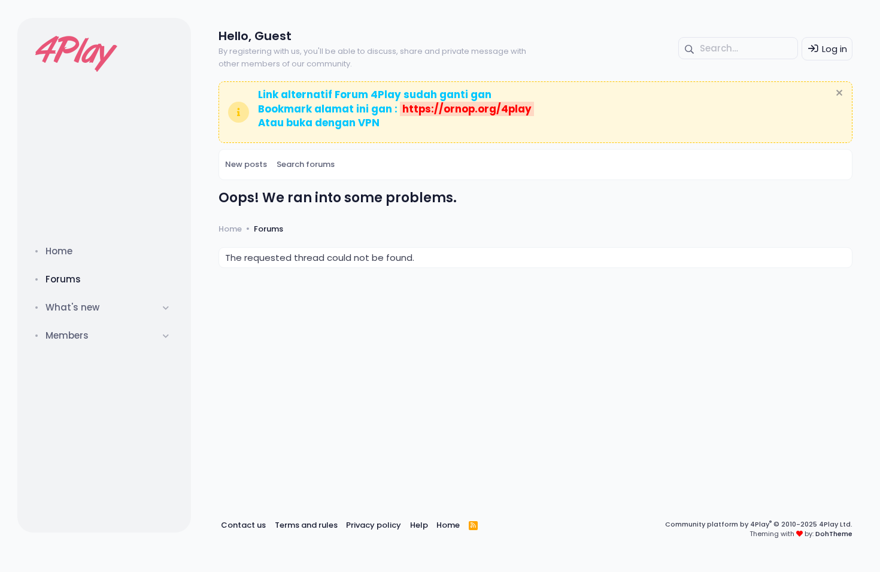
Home (58, 251)
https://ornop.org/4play (467, 109)
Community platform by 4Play (758, 524)
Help (419, 525)
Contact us (243, 525)
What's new (72, 307)
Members (67, 335)
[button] (166, 307)
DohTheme (833, 533)
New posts (246, 164)
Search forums (306, 164)
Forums (63, 279)
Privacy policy (373, 525)
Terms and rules (306, 525)
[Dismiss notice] (838, 94)
